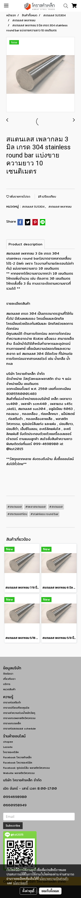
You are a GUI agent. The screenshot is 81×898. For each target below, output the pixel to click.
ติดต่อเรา (8, 674)
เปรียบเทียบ (48, 196)
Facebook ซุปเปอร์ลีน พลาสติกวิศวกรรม (26, 768)
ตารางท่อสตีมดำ (12, 702)
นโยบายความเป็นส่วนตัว (53, 878)
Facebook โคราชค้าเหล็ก (17, 757)
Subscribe (13, 825)
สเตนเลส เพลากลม (59, 206)
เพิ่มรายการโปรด (19, 196)
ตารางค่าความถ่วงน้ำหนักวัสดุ (19, 713)
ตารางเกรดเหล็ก (12, 723)
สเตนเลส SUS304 (33, 206)
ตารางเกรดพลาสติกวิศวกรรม (19, 718)
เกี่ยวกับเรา (9, 679)
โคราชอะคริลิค (11, 752)
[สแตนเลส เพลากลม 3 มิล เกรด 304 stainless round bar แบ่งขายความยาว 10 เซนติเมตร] (40, 74)
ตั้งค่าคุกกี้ (28, 891)
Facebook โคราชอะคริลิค (17, 763)
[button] (64, 6)
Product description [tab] (25, 244)
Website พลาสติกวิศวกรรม (19, 773)
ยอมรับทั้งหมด (50, 891)
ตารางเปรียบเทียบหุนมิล (16, 708)
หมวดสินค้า (9, 689)
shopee (8, 742)
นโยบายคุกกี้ (20, 883)
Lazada (7, 747)
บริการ (6, 684)
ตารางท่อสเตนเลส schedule (19, 729)
